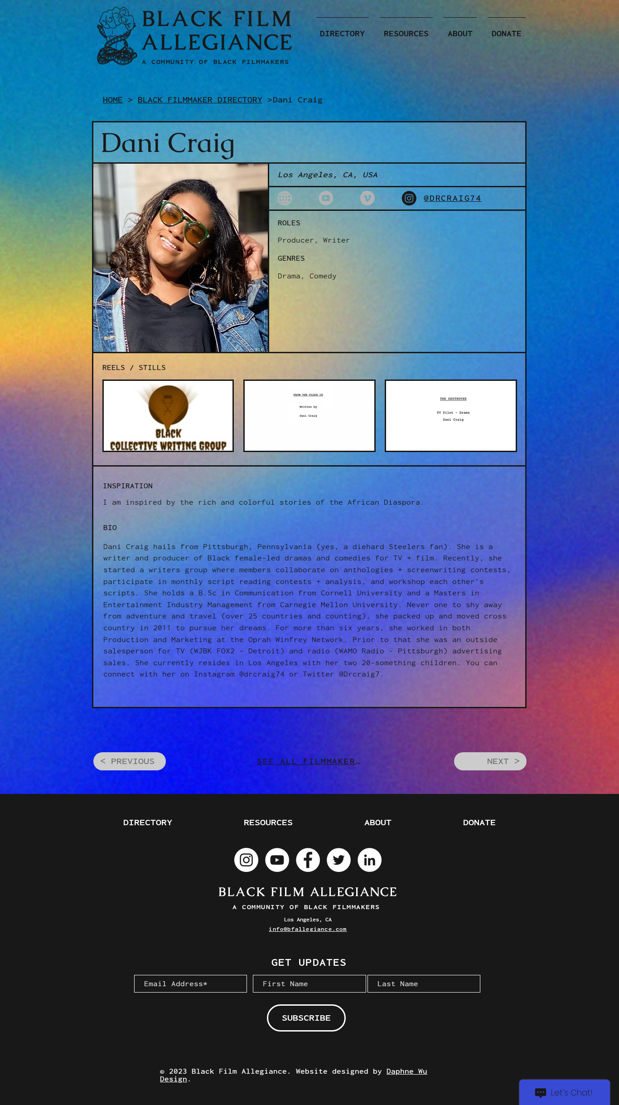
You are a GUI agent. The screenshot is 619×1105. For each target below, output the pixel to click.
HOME (113, 100)
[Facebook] (308, 860)
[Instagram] (246, 860)
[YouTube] (277, 860)
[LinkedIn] (370, 860)
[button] (342, 29)
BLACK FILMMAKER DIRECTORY (200, 100)
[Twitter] (339, 860)
